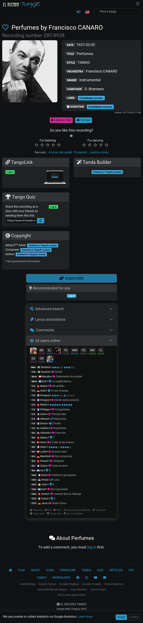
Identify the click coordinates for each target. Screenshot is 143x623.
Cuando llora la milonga (67, 493)
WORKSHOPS (61, 577)
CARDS (41, 577)
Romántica (59, 428)
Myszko (46, 376)
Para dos (60, 432)
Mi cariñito (58, 385)
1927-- (81, 44)
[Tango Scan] (50, 381)
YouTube (85, 120)
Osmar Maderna (113, 584)
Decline (134, 617)
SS (33, 358)
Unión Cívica (59, 503)
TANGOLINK (68, 570)
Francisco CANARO (92, 71)
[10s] (71, 136)
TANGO (78, 62)
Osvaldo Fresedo (91, 584)
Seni (43, 442)
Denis (43, 423)
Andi (43, 390)
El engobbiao (62, 409)
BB (41, 350)
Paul (44, 475)
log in (91, 547)
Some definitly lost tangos (52, 589)
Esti (44, 381)
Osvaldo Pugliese (69, 584)
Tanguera (58, 460)
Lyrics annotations (50, 319)
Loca (56, 479)
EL (49, 350)
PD (84, 350)
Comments (45, 330)
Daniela (45, 367)
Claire (43, 465)
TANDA (86, 570)
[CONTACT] (104, 577)
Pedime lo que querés (63, 475)
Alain (43, 446)
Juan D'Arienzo (78, 589)
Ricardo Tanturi (47, 584)
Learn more (85, 616)
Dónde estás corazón (66, 399)
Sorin (43, 414)
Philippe (45, 409)
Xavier (45, 493)
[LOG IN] (78, 12)
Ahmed (44, 418)
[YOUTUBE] (95, 577)
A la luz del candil (60, 152)
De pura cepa (59, 451)
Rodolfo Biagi (28, 584)
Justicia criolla (99, 152)
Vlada (44, 479)
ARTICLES (116, 570)
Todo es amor (60, 465)
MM (74, 350)
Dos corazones (63, 456)
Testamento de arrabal (68, 376)
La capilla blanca (61, 381)
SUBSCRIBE (74, 278)
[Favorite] (6, 27)
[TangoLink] (52, 418)
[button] (87, 12)
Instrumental (84, 80)
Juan (44, 484)
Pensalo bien (58, 414)
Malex (43, 385)
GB (42, 358)
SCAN (50, 570)
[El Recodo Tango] (10, 570)
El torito (56, 423)
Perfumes (80, 53)
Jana (44, 503)
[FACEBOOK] (77, 577)
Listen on (62, 120)
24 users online (47, 340)
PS (66, 350)
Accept (121, 617)
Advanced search (49, 309)
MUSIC (35, 570)
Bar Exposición (59, 489)
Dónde (58, 371)
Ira (41, 470)
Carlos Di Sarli (98, 589)
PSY (131, 570)
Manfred (45, 456)
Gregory (45, 395)
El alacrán (80, 152)
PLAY (21, 570)
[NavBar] (138, 3)
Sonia (44, 498)
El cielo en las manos (62, 442)
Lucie (43, 451)
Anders (44, 428)
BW (92, 350)
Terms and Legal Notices (71, 594)
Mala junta (60, 418)
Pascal (44, 460)
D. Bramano (85, 89)
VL (101, 350)
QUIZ (100, 570)
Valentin (45, 432)
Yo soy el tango (59, 390)
